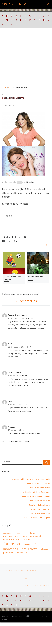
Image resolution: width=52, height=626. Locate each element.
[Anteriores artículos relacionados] (40, 245)
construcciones (11, 536)
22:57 (25, 405)
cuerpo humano (11, 539)
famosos (11, 543)
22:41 (26, 430)
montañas (10, 549)
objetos (44, 549)
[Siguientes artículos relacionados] (47, 245)
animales (7, 533)
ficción (27, 544)
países (20, 553)
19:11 (30, 318)
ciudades (31, 533)
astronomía (19, 533)
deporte (27, 539)
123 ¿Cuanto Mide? (16, 616)
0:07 (29, 347)
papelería (8, 553)
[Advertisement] (26, 59)
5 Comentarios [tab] (26, 301)
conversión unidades (33, 536)
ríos (28, 553)
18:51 (24, 376)
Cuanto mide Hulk (35, 277)
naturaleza (30, 549)
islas (36, 544)
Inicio (4, 87)
